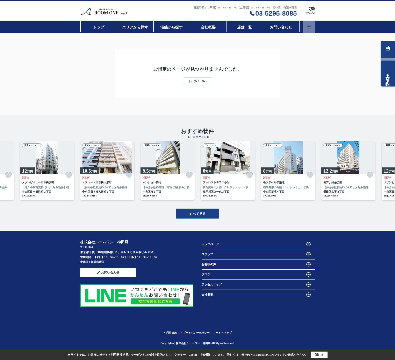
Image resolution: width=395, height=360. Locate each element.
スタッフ (207, 254)
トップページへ (197, 81)
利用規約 (171, 332)
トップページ (210, 244)
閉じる (319, 354)
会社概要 (208, 27)
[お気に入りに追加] (8, 175)
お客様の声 (209, 264)
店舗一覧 (244, 27)
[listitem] (107, 170)
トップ (98, 27)
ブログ (206, 274)
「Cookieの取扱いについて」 (266, 354)
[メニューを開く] (309, 27)
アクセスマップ (212, 284)
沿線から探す (171, 27)
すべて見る (197, 213)
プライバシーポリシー (196, 332)
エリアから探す (135, 27)
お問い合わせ (281, 27)
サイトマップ (224, 332)
